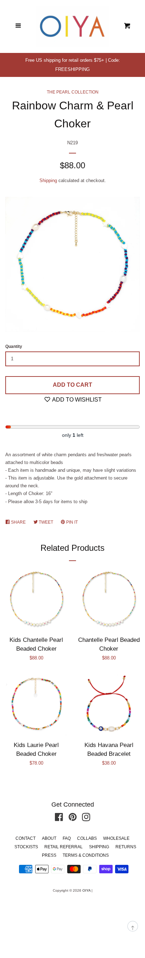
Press (49, 855)
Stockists (26, 846)
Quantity (13, 346)
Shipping (48, 180)
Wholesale (116, 838)
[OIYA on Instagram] (86, 818)
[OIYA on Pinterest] (72, 818)
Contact (25, 838)
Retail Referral (63, 846)
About (49, 838)
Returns (125, 846)
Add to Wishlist (76, 400)
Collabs (87, 838)
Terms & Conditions (86, 855)
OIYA (86, 890)
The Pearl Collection (73, 92)
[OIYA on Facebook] (59, 818)
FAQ (67, 838)
